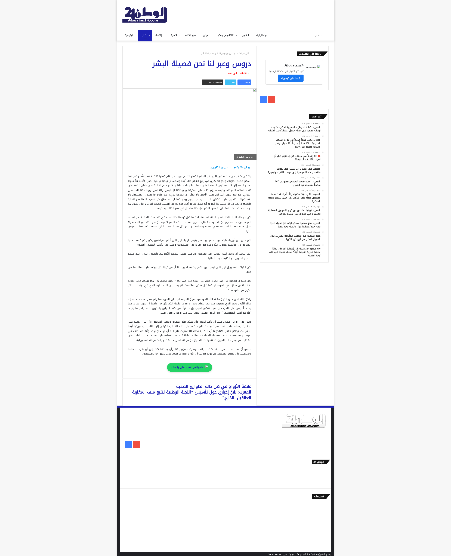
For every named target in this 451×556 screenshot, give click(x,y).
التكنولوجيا (320, 527)
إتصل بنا (322, 470)
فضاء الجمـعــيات (318, 545)
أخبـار (145, 35)
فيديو (206, 35)
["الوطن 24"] (144, 15)
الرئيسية (129, 35)
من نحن (322, 475)
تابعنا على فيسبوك (290, 78)
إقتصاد (158, 35)
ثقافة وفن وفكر (226, 35)
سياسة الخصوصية (317, 481)
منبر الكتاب (190, 35)
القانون (246, 35)
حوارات (322, 539)
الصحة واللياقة (318, 516)
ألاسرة (174, 35)
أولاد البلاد (320, 522)
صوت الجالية (262, 35)
